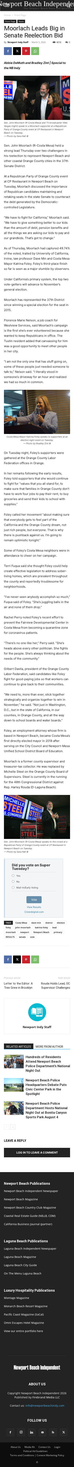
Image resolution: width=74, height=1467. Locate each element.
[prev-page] (6, 1127)
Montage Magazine (16, 1298)
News (21, 21)
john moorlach (23, 927)
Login (57, 1447)
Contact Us (44, 1447)
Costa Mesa (21, 922)
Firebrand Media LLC (46, 1397)
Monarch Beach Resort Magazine (26, 1306)
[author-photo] (37, 1021)
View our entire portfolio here (23, 1331)
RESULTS (10, 936)
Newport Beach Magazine (21, 1199)
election (61, 922)
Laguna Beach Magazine (20, 1257)
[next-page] (12, 1127)
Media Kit (29, 1447)
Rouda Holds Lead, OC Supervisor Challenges (55, 985)
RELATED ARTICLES (18, 1046)
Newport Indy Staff (17, 42)
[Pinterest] (26, 51)
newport (24, 932)
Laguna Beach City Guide (20, 1265)
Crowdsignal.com (34, 911)
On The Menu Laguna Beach (22, 1273)
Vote (34, 899)
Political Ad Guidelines (35, 1451)
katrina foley (41, 927)
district (48, 922)
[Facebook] (8, 51)
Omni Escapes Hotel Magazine (24, 1323)
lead (54, 927)
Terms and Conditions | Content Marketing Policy (37, 1455)
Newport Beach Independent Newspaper (31, 1191)
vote (32, 936)
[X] (17, 51)
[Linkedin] (32, 1432)
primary (58, 932)
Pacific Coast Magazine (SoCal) (24, 1314)
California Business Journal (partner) (28, 1224)
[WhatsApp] (35, 51)
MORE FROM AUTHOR (49, 1046)
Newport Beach (41, 932)
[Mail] (42, 1432)
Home (7, 15)
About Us (16, 1447)
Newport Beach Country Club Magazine (30, 1207)
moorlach (11, 932)
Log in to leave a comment (37, 1152)
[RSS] (53, 1432)
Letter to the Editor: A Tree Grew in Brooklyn (18, 985)
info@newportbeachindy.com (44, 1405)
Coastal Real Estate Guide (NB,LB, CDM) (29, 1216)
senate (22, 936)
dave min (36, 922)
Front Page (20, 15)
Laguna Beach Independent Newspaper (30, 1248)
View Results (34, 907)
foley (8, 927)
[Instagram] (21, 1432)
